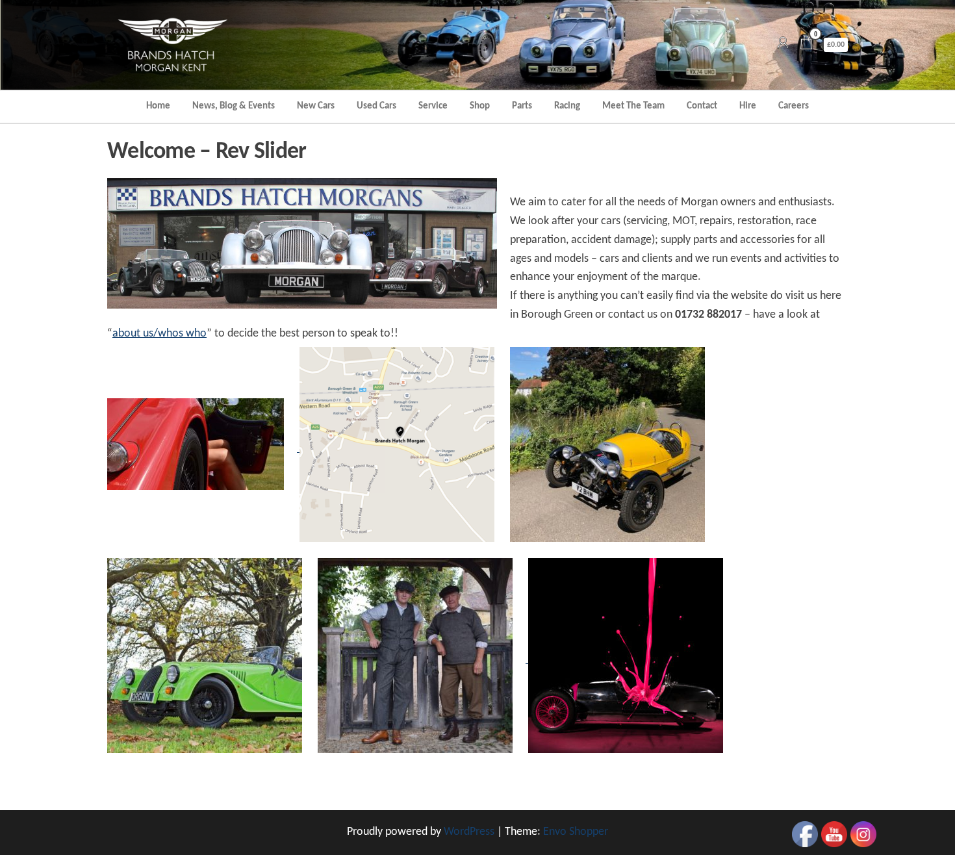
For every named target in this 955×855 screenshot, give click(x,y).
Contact (702, 106)
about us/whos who (159, 333)
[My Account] (782, 44)
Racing (567, 106)
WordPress (469, 832)
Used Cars (376, 106)
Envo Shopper (575, 832)
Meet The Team (633, 106)
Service (433, 106)
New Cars (316, 106)
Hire (747, 106)
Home (158, 106)
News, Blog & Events (233, 106)
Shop (480, 106)
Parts (522, 106)
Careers (793, 106)
